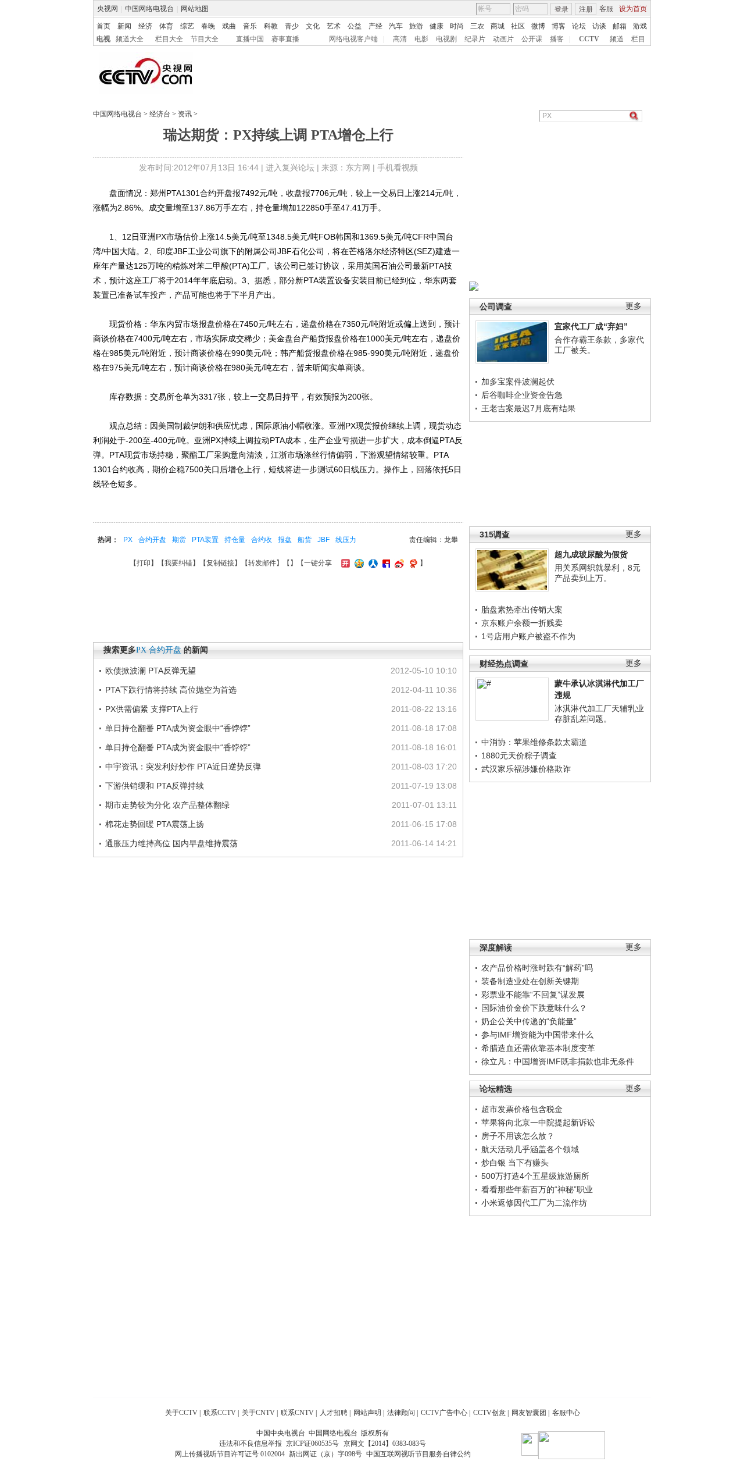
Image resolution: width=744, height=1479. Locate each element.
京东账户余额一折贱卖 (522, 623)
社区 (518, 26)
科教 (271, 26)
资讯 (185, 114)
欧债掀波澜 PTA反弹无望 (150, 670)
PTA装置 (205, 540)
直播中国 (250, 39)
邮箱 (620, 26)
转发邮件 (262, 563)
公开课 (531, 39)
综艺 (187, 26)
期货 (179, 540)
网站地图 (195, 9)
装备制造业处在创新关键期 (530, 981)
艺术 (334, 26)
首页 (103, 26)
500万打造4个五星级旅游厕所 (535, 1176)
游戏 (640, 26)
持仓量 (234, 540)
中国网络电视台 (149, 9)
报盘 (285, 540)
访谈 (599, 26)
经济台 (159, 114)
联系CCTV (219, 1413)
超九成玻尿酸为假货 (591, 554)
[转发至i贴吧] (385, 563)
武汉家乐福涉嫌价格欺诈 (526, 769)
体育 (166, 26)
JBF (323, 540)
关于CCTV (181, 1413)
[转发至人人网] (372, 563)
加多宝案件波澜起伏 (518, 381)
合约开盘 (152, 540)
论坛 (579, 26)
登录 (561, 9)
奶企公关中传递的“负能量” (529, 1021)
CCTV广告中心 (444, 1413)
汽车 (396, 26)
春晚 (208, 26)
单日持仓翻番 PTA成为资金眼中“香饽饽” (178, 728)
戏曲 (229, 26)
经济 (145, 26)
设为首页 (633, 9)
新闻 (124, 26)
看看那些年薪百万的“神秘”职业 (537, 1189)
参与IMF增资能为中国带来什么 (537, 1034)
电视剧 (446, 39)
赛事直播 (285, 39)
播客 (557, 39)
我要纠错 (178, 563)
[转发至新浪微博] (398, 563)
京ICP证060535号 (312, 1443)
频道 (617, 39)
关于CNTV (258, 1413)
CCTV (589, 39)
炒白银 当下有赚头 (515, 1162)
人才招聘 (334, 1413)
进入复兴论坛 (290, 167)
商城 (498, 26)
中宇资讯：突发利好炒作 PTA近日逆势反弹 (183, 766)
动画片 (503, 39)
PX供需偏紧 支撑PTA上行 (151, 709)
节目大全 (205, 39)
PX (128, 540)
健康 (436, 26)
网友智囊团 (529, 1413)
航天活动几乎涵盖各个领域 (530, 1149)
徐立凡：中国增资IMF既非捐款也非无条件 (557, 1061)
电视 (103, 39)
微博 (538, 26)
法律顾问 (401, 1413)
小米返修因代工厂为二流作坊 (534, 1202)
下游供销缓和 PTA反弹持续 (154, 785)
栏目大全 (169, 39)
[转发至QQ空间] (358, 563)
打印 (144, 563)
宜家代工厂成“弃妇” (591, 326)
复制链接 (220, 563)
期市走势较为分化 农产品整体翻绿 (167, 805)
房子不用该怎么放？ (518, 1136)
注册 (586, 9)
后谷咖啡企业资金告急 (522, 395)
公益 (355, 26)
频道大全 (130, 39)
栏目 (638, 39)
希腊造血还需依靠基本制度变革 (538, 1048)
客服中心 (566, 1413)
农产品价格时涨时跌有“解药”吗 (537, 967)
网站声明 (367, 1413)
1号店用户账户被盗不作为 (528, 636)
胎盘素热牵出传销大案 (522, 609)
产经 (375, 26)
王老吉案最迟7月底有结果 (528, 408)
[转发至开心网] (344, 563)
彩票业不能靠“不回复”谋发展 (533, 994)
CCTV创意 (489, 1413)
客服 (606, 9)
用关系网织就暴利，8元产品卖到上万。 (598, 573)
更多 (633, 306)
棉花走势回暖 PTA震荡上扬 (154, 824)
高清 (400, 39)
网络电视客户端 (353, 39)
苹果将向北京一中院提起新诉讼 (538, 1122)
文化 (313, 26)
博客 (559, 26)
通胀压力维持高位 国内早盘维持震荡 (171, 843)
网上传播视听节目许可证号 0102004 (230, 1454)
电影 (421, 39)
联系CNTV (297, 1413)
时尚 (457, 26)
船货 (305, 540)
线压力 (345, 540)
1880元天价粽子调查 (519, 755)
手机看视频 (397, 167)
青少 (292, 26)
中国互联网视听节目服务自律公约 (418, 1454)
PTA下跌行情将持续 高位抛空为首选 (171, 689)
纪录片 (474, 39)
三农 (477, 26)
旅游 (416, 26)
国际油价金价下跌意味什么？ (534, 1008)
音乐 (250, 26)
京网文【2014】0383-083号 (385, 1443)
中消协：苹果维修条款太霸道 (534, 742)
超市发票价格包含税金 (522, 1109)
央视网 (107, 9)
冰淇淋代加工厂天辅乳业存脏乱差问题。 (599, 714)
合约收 (261, 540)
